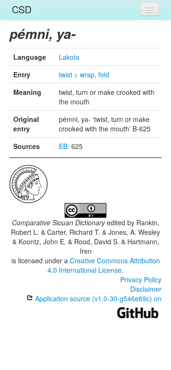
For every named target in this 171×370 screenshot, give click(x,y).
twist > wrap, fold (84, 74)
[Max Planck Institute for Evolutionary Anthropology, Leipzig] (29, 183)
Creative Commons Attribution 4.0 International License (104, 265)
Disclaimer (146, 289)
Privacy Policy (141, 279)
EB (63, 146)
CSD (21, 9)
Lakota (69, 57)
